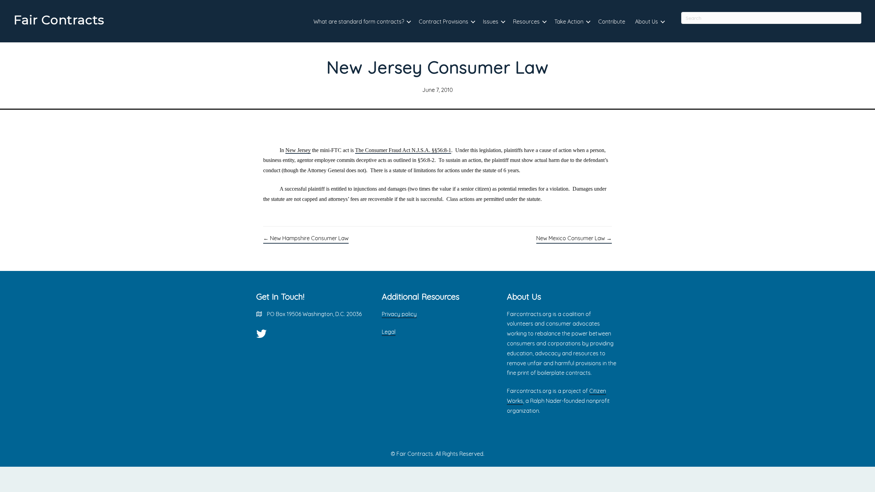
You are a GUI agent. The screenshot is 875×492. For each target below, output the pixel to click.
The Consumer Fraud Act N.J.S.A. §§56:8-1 (403, 150)
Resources (526, 21)
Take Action (568, 21)
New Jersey (298, 150)
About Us (646, 21)
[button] (409, 22)
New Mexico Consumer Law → (574, 238)
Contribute (611, 21)
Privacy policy (399, 314)
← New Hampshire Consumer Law (306, 238)
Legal (388, 331)
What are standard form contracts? (358, 21)
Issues (490, 21)
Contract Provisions (443, 21)
